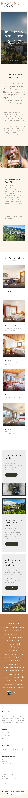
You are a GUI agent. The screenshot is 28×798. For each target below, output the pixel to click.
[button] (2, 157)
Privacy (4, 760)
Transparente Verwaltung (9, 763)
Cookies (4, 761)
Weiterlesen (12, 544)
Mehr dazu (11, 474)
